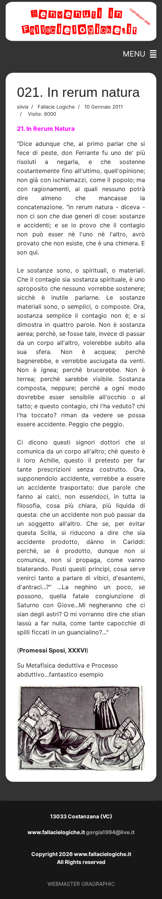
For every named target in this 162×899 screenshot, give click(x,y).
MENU (136, 53)
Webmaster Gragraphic (81, 884)
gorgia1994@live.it (110, 832)
